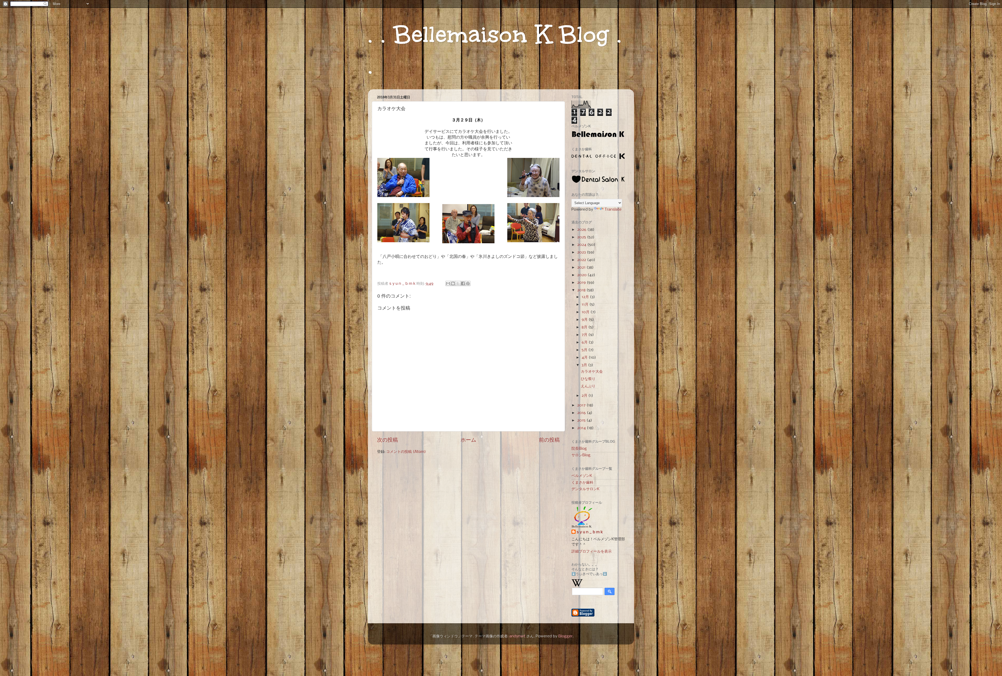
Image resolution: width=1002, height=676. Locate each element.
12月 (586, 297)
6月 (585, 342)
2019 (582, 283)
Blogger (565, 636)
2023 (582, 252)
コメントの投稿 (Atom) (406, 452)
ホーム (468, 440)
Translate (613, 209)
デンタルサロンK (585, 489)
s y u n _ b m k (590, 532)
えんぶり (588, 386)
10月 (586, 312)
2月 (585, 396)
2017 (582, 405)
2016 (582, 413)
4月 (585, 357)
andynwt (517, 636)
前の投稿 (549, 440)
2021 (582, 267)
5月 (585, 350)
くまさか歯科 (582, 483)
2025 (582, 237)
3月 (585, 365)
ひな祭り (588, 379)
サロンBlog (581, 455)
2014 (582, 428)
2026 (582, 230)
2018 (582, 290)
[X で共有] (458, 283)
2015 (582, 420)
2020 (582, 275)
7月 (585, 335)
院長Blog (579, 449)
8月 (585, 327)
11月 (585, 305)
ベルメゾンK (581, 476)
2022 (582, 260)
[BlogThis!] (453, 283)
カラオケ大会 (592, 372)
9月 (585, 320)
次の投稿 (387, 440)
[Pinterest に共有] (467, 283)
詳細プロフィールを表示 (591, 551)
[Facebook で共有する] (463, 283)
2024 (582, 245)
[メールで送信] (448, 283)
